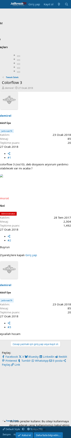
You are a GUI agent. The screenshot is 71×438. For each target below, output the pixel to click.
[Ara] (66, 4)
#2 (9, 240)
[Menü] (5, 4)
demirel (9, 88)
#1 (9, 157)
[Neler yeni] (59, 4)
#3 (9, 327)
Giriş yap (31, 255)
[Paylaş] (9, 153)
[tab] (18, 56)
